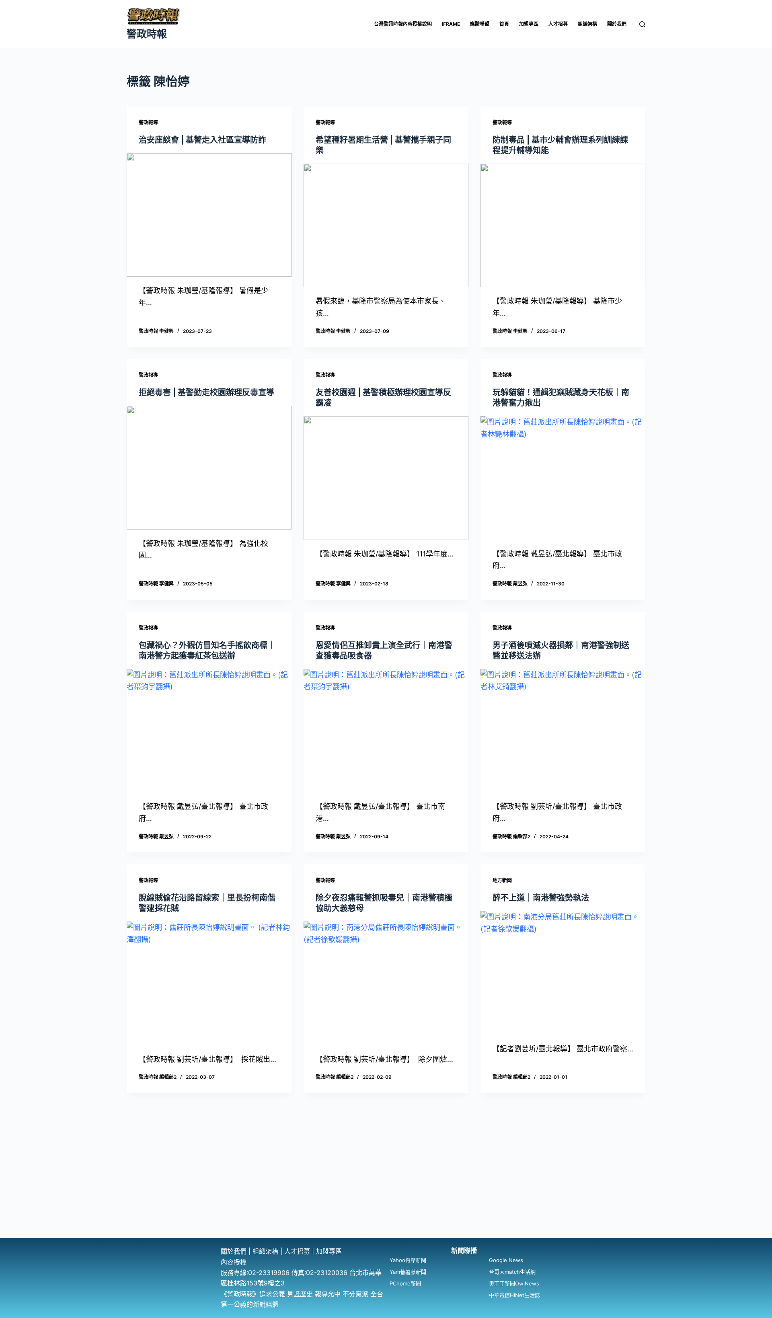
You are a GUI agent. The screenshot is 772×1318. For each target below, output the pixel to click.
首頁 (504, 24)
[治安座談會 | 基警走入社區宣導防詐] (209, 215)
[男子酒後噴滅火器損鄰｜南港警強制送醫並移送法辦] (562, 731)
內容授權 (233, 1262)
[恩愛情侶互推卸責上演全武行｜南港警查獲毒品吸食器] (386, 731)
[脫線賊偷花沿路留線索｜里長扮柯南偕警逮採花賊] (209, 983)
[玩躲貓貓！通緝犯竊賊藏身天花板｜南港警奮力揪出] (562, 478)
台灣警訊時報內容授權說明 (403, 24)
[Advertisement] (386, 1177)
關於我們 (616, 24)
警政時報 (147, 34)
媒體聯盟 (479, 24)
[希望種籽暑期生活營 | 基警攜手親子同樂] (386, 225)
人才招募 (558, 24)
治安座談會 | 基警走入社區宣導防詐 (202, 140)
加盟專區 (528, 24)
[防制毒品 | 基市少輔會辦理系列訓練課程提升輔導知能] (562, 225)
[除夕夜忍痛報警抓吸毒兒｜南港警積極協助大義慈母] (386, 983)
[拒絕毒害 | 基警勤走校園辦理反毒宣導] (209, 468)
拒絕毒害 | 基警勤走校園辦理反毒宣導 (206, 392)
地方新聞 (502, 880)
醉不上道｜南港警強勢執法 (541, 898)
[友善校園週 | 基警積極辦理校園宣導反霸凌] (386, 478)
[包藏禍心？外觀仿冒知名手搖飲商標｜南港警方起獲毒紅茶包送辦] (209, 731)
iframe (451, 24)
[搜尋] (642, 24)
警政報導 (148, 122)
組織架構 (587, 24)
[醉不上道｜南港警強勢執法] (562, 973)
